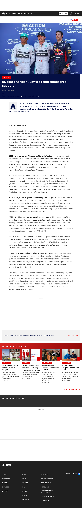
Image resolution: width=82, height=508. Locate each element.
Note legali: (44, 474)
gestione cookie (47, 479)
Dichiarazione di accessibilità (47, 491)
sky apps (25, 483)
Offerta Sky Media (47, 496)
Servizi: (24, 474)
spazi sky (25, 495)
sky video (5, 487)
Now (23, 487)
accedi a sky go (71, 474)
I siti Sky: (4, 474)
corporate (45, 500)
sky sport (6, 479)
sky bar (24, 491)
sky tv (24, 479)
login (77, 13)
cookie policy (46, 483)
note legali (45, 487)
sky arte (5, 491)
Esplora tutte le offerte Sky (22, 13)
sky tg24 (5, 483)
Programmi (26, 499)
